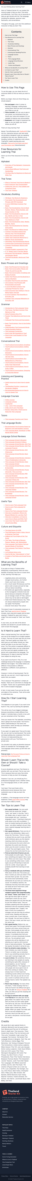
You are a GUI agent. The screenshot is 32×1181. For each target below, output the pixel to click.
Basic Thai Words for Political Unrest (16, 229)
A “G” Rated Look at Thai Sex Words (16, 251)
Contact (4, 1114)
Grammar (10, 48)
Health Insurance (7, 1130)
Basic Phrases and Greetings (16, 46)
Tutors (9, 56)
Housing (4, 1133)
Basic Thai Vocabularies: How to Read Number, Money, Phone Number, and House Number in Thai (17, 210)
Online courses (10, 400)
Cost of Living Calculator (9, 1157)
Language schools (11, 402)
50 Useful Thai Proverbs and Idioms (16, 280)
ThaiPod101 (23, 131)
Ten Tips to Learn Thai (11, 78)
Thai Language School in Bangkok (15, 440)
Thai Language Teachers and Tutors (16, 419)
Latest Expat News (7, 1165)
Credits (7, 80)
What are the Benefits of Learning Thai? (16, 68)
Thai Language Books (14, 59)
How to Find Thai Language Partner (16, 511)
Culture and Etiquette (14, 65)
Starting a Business (7, 1141)
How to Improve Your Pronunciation (16, 184)
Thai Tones (11, 41)
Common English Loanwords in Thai (16, 249)
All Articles (5, 1167)
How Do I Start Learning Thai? (13, 72)
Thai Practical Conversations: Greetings (17, 345)
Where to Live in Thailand (9, 1159)
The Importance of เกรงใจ (13, 530)
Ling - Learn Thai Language (14, 406)
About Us (5, 1112)
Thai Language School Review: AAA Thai (18, 444)
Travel (4, 1146)
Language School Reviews (15, 61)
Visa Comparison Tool (8, 1162)
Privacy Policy (4, 1176)
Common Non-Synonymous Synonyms (17, 243)
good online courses (18, 799)
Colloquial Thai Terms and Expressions (17, 320)
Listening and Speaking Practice (17, 52)
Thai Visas (5, 1127)
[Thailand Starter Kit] (6, 2)
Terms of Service (14, 1176)
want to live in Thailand (19, 611)
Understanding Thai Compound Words (17, 327)
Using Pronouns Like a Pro (13, 314)
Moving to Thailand (7, 1135)
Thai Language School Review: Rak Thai (17, 481)
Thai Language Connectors (13, 331)
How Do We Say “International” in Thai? (17, 554)
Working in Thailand (8, 1138)
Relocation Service (7, 1117)
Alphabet (10, 39)
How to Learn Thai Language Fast (15, 505)
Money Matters (6, 1143)
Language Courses (13, 54)
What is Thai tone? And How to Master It (17, 182)
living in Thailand (22, 989)
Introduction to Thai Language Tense (16, 308)
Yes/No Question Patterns (13, 329)
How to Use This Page (11, 35)
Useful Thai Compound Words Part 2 (16, 237)
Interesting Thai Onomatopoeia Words (17, 241)
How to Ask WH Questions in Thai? (16, 333)
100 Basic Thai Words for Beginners (16, 198)
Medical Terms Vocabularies (14, 239)
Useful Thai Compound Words (14, 235)
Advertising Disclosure (25, 1176)
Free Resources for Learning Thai (14, 37)
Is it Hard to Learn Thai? (12, 70)
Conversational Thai (13, 50)
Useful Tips (11, 63)
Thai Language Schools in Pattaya (15, 442)
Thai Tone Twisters (11, 190)
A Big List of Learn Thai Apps (14, 408)
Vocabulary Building (13, 44)
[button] (21, 2)
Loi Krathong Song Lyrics (13, 552)
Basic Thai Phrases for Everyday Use (16, 267)
